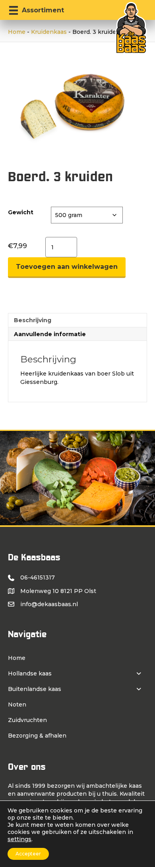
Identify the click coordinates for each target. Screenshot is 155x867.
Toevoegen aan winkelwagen (67, 266)
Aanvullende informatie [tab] (50, 334)
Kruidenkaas (49, 31)
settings (19, 839)
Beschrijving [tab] (32, 320)
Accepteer (28, 854)
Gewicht (20, 212)
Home (16, 31)
